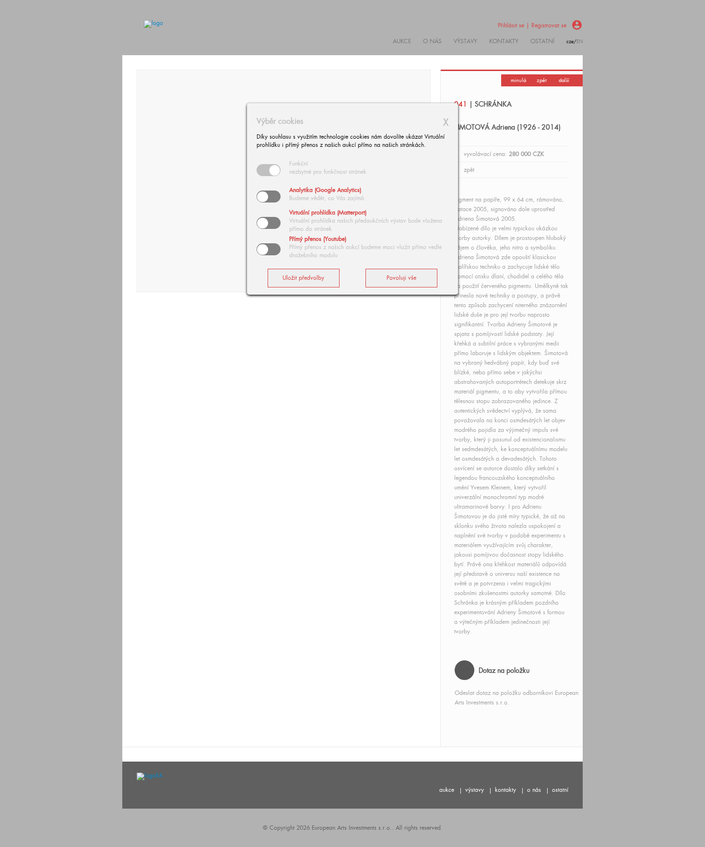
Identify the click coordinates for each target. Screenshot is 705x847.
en (579, 41)
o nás (534, 790)
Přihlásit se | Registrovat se (532, 25)
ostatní (542, 41)
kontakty (503, 41)
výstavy (465, 41)
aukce (446, 790)
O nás (432, 41)
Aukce (402, 41)
